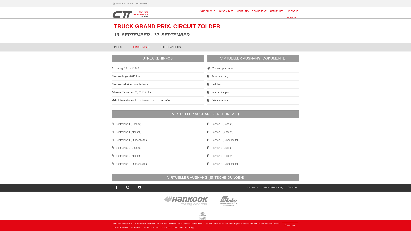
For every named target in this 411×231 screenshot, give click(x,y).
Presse (144, 3)
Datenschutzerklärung (272, 187)
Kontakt (292, 17)
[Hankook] (191, 200)
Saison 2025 (225, 11)
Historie (292, 11)
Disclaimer (292, 187)
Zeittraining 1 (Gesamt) (128, 123)
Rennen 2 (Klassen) (222, 155)
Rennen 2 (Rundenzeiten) (225, 163)
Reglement (259, 11)
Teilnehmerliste (220, 100)
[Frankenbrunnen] (205, 215)
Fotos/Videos (171, 47)
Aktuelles (277, 11)
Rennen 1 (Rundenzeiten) (225, 139)
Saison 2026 (207, 11)
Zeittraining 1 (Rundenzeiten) (132, 139)
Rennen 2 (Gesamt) (222, 147)
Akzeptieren (290, 225)
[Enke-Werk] (234, 200)
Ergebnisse (141, 47)
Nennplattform (124, 3)
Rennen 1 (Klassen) (222, 131)
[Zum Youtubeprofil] (139, 187)
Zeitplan (216, 84)
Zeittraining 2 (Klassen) (128, 155)
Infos (118, 47)
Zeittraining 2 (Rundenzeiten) (132, 163)
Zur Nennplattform (222, 68)
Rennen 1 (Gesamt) (222, 123)
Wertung (243, 11)
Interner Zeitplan (221, 92)
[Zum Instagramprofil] (127, 187)
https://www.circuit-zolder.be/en (153, 100)
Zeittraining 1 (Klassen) (128, 131)
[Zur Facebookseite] (117, 187)
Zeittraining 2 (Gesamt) (128, 147)
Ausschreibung (220, 76)
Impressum (252, 187)
